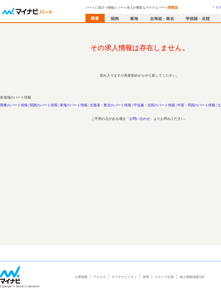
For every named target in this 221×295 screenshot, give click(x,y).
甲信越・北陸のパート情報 (154, 105)
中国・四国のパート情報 (196, 105)
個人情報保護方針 (192, 277)
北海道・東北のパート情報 (110, 105)
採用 (146, 277)
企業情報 (81, 277)
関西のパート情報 (44, 105)
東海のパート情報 (73, 105)
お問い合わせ (139, 119)
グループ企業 (164, 277)
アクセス (99, 277)
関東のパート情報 (14, 105)
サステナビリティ (124, 277)
